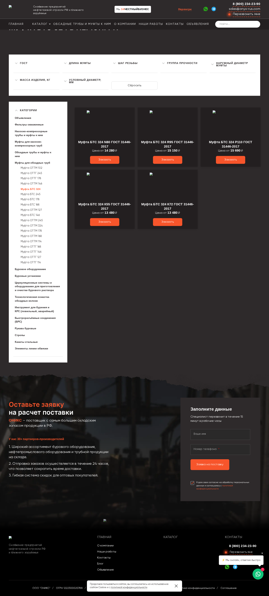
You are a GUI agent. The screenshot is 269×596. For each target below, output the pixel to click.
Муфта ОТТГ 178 (31, 178)
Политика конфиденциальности (195, 588)
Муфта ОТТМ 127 (31, 210)
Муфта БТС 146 (30, 215)
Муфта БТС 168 (30, 204)
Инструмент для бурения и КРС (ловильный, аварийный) (34, 309)
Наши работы (151, 24)
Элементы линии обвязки (31, 348)
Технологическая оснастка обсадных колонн (32, 298)
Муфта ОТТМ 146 (31, 183)
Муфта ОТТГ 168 (31, 247)
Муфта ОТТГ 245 (31, 173)
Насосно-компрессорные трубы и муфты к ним (31, 133)
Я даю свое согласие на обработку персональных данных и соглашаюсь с (222, 485)
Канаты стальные (26, 341)
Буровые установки (28, 275)
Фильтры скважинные (29, 124)
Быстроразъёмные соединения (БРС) (35, 319)
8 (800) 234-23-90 (246, 4)
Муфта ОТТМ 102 (31, 168)
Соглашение (229, 588)
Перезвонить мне (246, 14)
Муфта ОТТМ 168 (31, 236)
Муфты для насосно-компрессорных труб (28, 143)
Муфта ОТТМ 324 (32, 226)
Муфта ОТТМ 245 (32, 220)
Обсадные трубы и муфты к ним (82, 24)
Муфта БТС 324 (30, 189)
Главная (16, 24)
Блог (100, 563)
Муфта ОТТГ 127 (31, 257)
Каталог (39, 24)
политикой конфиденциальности (129, 587)
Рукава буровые (25, 328)
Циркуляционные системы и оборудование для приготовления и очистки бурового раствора (37, 286)
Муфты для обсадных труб (32, 162)
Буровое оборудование (30, 269)
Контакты (175, 24)
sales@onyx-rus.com (244, 9)
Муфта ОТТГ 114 (31, 262)
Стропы (20, 335)
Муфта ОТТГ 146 (31, 252)
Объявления (198, 24)
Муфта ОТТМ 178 (31, 231)
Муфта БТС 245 (30, 194)
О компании (125, 24)
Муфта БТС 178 (30, 199)
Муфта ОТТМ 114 (31, 241)
